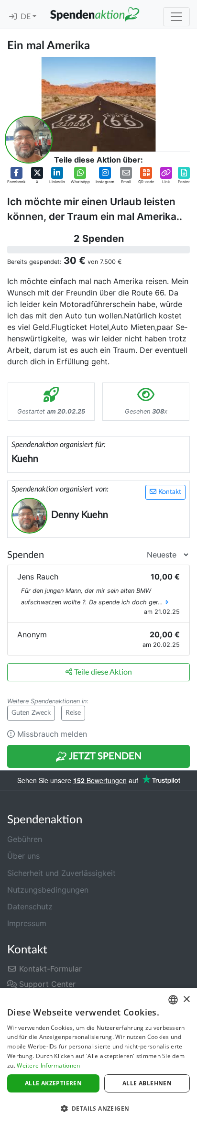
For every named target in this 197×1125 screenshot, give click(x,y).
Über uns (23, 856)
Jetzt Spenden (104, 756)
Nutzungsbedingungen (47, 890)
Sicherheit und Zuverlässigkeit (61, 873)
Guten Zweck (31, 713)
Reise (73, 713)
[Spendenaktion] (95, 14)
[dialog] (98, 1056)
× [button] (186, 999)
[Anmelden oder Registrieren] (13, 16)
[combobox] (173, 1000)
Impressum (26, 923)
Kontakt (168, 492)
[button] (16, 176)
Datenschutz (30, 906)
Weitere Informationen (48, 1065)
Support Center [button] (46, 984)
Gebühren (24, 839)
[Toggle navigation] (176, 16)
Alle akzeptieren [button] (53, 1083)
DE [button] (27, 17)
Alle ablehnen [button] (147, 1083)
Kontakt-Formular (49, 968)
